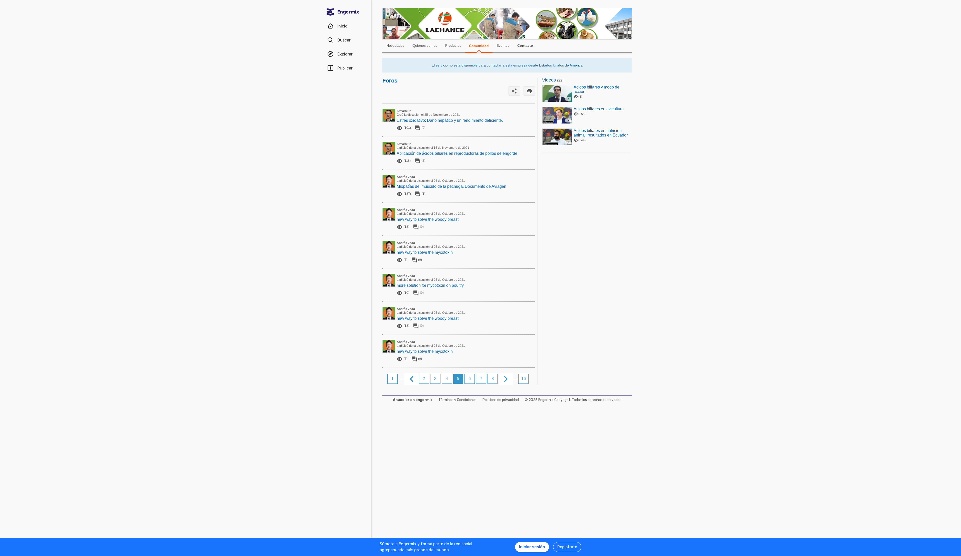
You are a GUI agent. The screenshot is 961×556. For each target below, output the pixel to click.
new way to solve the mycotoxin (425, 252)
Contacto (525, 46)
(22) (560, 80)
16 (523, 378)
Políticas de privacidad (501, 400)
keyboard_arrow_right (506, 379)
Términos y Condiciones (457, 400)
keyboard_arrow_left (412, 379)
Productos (453, 46)
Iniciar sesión (532, 546)
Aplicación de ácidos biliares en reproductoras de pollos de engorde (457, 153)
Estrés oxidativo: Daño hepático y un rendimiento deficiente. (450, 120)
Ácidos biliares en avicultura (599, 109)
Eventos (503, 46)
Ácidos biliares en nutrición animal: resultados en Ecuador (601, 132)
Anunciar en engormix (412, 400)
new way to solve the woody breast (427, 219)
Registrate (567, 546)
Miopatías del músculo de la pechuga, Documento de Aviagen (451, 186)
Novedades (395, 46)
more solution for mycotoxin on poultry (430, 285)
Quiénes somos (424, 46)
